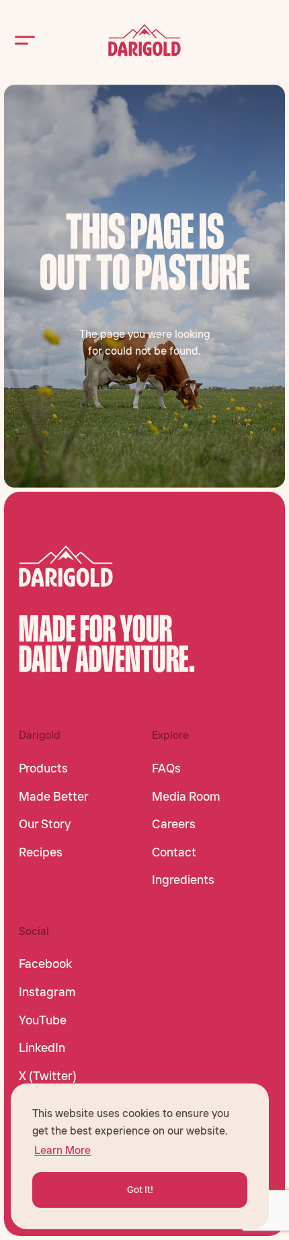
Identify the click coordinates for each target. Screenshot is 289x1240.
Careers (174, 824)
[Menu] (25, 40)
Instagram (47, 992)
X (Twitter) (48, 1076)
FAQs (166, 768)
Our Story (45, 824)
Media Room (186, 796)
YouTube (43, 1020)
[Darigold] (144, 40)
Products (43, 768)
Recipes (41, 852)
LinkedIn (42, 1047)
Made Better (54, 796)
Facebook (45, 964)
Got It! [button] (140, 1190)
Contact (174, 852)
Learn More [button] (62, 1150)
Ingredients (183, 880)
